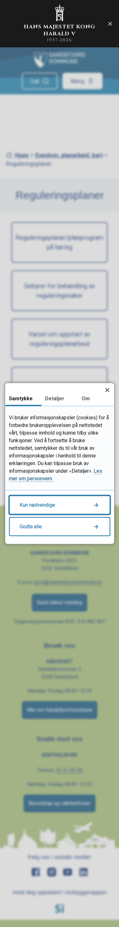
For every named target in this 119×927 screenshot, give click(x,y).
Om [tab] (86, 399)
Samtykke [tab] (21, 399)
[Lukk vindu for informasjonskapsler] (107, 390)
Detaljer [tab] (54, 399)
